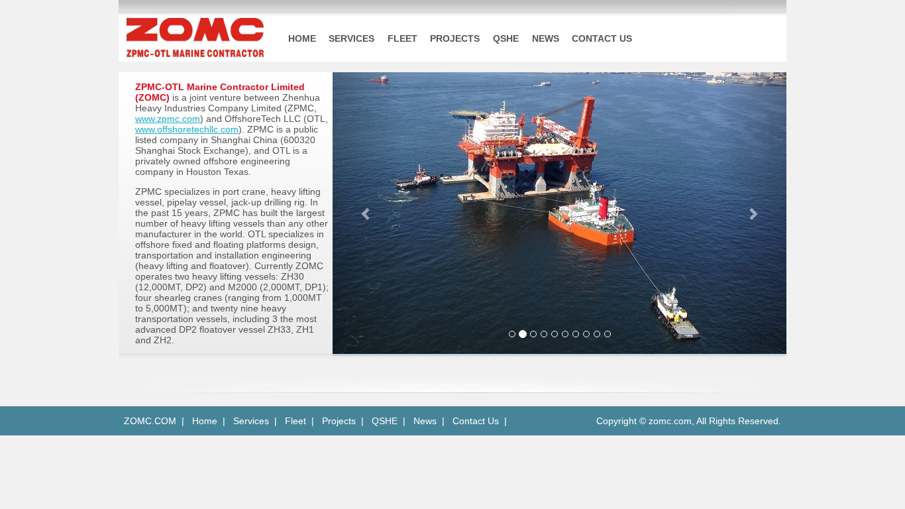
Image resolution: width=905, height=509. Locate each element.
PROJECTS (455, 38)
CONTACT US (602, 38)
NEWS (545, 38)
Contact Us (475, 421)
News (425, 421)
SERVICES (351, 38)
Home (204, 421)
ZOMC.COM (147, 421)
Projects (339, 421)
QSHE (506, 38)
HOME (302, 38)
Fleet (295, 421)
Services (251, 421)
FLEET (402, 38)
